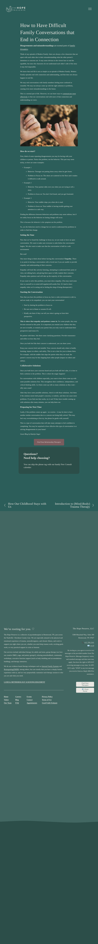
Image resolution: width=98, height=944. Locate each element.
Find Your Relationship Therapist (49, 442)
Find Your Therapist (85, 684)
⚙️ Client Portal (85, 690)
